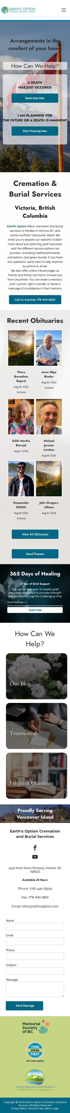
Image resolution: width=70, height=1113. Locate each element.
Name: (10, 920)
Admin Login (52, 1108)
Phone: (10, 950)
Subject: (11, 965)
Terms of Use (35, 1108)
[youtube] (35, 857)
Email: (10, 935)
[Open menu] (64, 10)
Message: (12, 979)
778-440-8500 (41, 889)
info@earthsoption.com (40, 906)
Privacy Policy (18, 1108)
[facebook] (35, 848)
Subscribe (35, 610)
